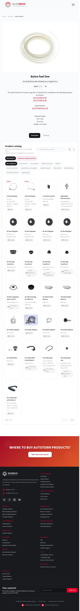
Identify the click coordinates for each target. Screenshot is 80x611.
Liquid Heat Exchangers (47, 484)
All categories (11, 164)
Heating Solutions (7, 509)
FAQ (41, 540)
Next (72, 420)
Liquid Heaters (44, 479)
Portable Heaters (45, 482)
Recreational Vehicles (46, 509)
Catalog (46, 135)
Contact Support (45, 548)
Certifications (6, 543)
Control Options (45, 494)
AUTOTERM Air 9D (40, 100)
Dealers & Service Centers (48, 567)
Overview (34, 135)
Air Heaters (43, 476)
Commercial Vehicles (46, 514)
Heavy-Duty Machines (46, 524)
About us (5, 540)
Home (4, 16)
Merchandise (68, 168)
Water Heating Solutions (9, 514)
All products (10, 158)
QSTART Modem (7, 533)
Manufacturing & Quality (9, 545)
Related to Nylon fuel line (27, 158)
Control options (12, 168)
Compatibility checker (46, 555)
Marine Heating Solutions (9, 512)
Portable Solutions (7, 517)
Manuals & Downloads (46, 545)
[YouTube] (19, 500)
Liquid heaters (45, 168)
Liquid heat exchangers (29, 168)
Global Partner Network (9, 552)
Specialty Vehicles (45, 526)
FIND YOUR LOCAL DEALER (40, 454)
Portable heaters (12, 173)
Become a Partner (7, 555)
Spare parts (26, 173)
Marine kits (57, 168)
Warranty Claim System (47, 560)
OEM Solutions (6, 524)
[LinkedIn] (14, 500)
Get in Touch (6, 574)
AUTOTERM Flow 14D (40, 108)
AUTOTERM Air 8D (40, 98)
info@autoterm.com (12, 493)
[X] (4, 500)
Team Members (7, 576)
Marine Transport (45, 512)
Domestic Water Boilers (47, 487)
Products (10, 16)
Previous (65, 420)
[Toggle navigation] (73, 5)
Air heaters (34, 164)
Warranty (43, 543)
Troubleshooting (45, 557)
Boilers (58, 164)
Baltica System (47, 164)
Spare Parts (43, 499)
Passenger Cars (45, 517)
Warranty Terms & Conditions (56, 601)
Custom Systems (7, 526)
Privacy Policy (42, 601)
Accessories (23, 164)
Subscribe (72, 590)
